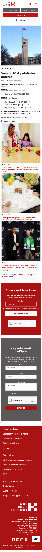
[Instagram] (17, 539)
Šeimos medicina (10, 429)
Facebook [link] (23, 275)
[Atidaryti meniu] (36, 4)
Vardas (21, 365)
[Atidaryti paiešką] (30, 4)
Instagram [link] (31, 275)
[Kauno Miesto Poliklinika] (24, 507)
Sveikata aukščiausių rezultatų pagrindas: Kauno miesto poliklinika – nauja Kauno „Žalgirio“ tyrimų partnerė (20, 267)
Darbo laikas (8, 455)
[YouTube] (21, 539)
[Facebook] (13, 539)
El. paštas (21, 301)
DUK (5, 474)
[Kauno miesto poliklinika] (9, 4)
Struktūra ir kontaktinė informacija (17, 460)
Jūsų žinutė (21, 382)
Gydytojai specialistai (12, 438)
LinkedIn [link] (4, 277)
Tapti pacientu (21, 15)
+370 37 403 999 (31, 523)
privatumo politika (34, 308)
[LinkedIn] (26, 539)
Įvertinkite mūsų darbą (12, 469)
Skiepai (6, 448)
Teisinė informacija (11, 486)
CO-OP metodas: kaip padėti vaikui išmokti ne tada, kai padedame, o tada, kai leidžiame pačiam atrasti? (20, 169)
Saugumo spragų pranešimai (15, 495)
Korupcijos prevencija (12, 481)
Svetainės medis (10, 491)
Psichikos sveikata (11, 443)
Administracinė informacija (14, 464)
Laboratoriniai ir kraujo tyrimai (16, 434)
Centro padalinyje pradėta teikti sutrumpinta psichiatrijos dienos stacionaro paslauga (18, 218)
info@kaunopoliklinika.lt (29, 526)
